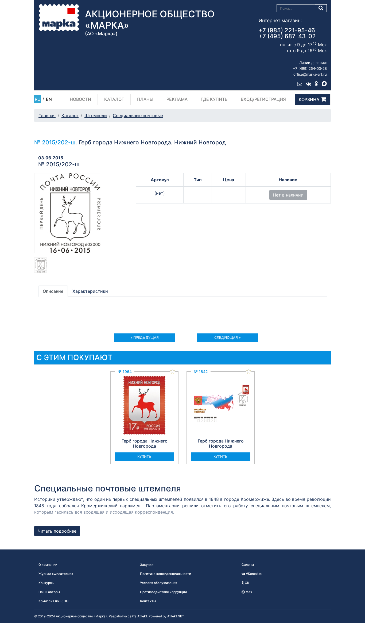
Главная (47, 115)
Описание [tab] (53, 291)
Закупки (146, 565)
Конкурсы (46, 583)
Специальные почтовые (138, 115)
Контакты (148, 601)
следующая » (227, 337)
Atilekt (142, 616)
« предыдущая (144, 337)
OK (246, 583)
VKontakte (253, 574)
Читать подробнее (57, 531)
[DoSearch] (321, 8)
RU (38, 99)
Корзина (309, 99)
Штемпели (95, 115)
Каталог (114, 99)
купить (144, 456)
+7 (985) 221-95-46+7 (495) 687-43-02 (287, 33)
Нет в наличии (288, 195)
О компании (47, 565)
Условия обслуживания (158, 583)
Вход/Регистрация (263, 99)
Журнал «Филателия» (55, 574)
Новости (80, 99)
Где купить (214, 99)
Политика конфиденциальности (165, 574)
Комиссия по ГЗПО (53, 601)
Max (248, 592)
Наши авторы (49, 592)
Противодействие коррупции (163, 592)
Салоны (248, 565)
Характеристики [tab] (90, 291)
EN (49, 99)
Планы (145, 99)
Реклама (177, 99)
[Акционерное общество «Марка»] (59, 17)
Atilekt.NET (175, 616)
